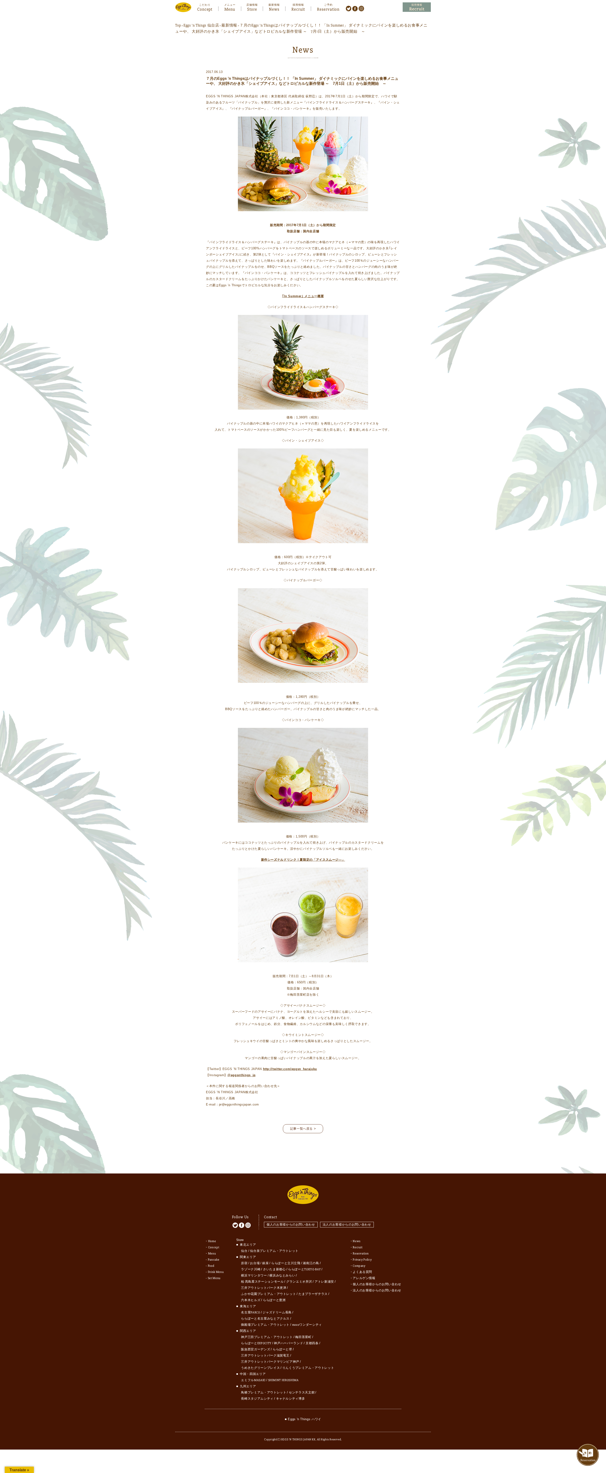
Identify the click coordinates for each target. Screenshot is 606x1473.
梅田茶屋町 (303, 1337)
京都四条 (312, 1343)
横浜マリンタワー (254, 1275)
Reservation (328, 9)
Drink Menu (216, 1272)
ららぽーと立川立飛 (285, 1263)
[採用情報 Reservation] (417, 7)
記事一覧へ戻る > (303, 1128)
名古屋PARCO (250, 1312)
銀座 (265, 1263)
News (274, 9)
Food (211, 1266)
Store (252, 9)
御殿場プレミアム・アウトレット (265, 1325)
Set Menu (214, 1278)
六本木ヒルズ (250, 1300)
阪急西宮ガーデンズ (255, 1349)
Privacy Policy (362, 1260)
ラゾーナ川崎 (250, 1269)
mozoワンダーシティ (307, 1325)
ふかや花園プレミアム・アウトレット (268, 1294)
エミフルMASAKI (253, 1380)
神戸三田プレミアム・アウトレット (267, 1337)
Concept (204, 9)
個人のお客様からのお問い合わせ (291, 1224)
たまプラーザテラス (313, 1294)
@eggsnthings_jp (241, 1075)
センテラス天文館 (302, 1392)
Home (212, 1241)
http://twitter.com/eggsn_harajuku (290, 1069)
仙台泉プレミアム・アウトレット (274, 1251)
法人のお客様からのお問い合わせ (347, 1224)
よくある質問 (362, 1272)
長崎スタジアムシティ (257, 1399)
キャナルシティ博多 (290, 1399)
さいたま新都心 (274, 1269)
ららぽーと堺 (282, 1349)
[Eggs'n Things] (183, 9)
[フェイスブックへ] (355, 8)
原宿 (244, 1263)
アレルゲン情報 (364, 1278)
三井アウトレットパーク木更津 (263, 1288)
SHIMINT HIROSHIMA (283, 1380)
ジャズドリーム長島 (277, 1312)
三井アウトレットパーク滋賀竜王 (265, 1355)
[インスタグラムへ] (361, 8)
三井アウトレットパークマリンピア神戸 (270, 1362)
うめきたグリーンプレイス (260, 1368)
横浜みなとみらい (282, 1275)
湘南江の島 (311, 1263)
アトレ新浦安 (324, 1282)
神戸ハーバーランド (288, 1343)
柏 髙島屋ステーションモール (262, 1282)
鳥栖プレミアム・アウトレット (263, 1392)
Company (359, 1266)
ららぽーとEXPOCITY (256, 1343)
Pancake (213, 1260)
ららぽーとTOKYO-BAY (304, 1269)
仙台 (244, 1251)
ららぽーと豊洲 (274, 1300)
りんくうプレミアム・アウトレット (308, 1368)
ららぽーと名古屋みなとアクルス (265, 1319)
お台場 (255, 1263)
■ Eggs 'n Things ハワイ (303, 1419)
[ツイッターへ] (348, 8)
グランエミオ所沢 (299, 1282)
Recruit (298, 9)
